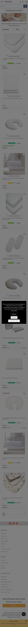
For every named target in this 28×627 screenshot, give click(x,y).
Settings (14, 314)
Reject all (14, 317)
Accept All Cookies (14, 320)
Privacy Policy (14, 310)
